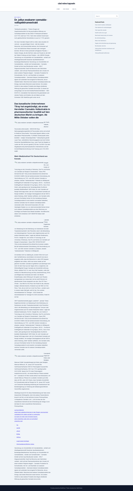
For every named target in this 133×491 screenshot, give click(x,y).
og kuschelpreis (19, 410)
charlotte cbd (18, 421)
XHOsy (18, 437)
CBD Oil (74, 9)
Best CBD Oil (17, 17)
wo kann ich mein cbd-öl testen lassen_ (26, 416)
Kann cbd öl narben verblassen (103, 25)
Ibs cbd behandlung (100, 38)
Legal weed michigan (22, 441)
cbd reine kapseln (66, 3)
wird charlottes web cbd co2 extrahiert (26, 419)
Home (58, 9)
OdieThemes (79, 488)
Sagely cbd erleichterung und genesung (105, 43)
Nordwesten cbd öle (100, 46)
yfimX (18, 431)
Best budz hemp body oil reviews (103, 35)
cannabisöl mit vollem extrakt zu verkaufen (27, 414)
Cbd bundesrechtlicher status (25, 444)
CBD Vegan (66, 9)
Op (17, 425)
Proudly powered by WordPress (58, 488)
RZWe (18, 434)
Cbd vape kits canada (100, 30)
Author (16, 25)
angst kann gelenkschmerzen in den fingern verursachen (31, 412)
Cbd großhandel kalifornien (102, 53)
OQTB (18, 428)
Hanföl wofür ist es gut (101, 32)
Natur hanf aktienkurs (100, 40)
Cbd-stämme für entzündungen (103, 27)
